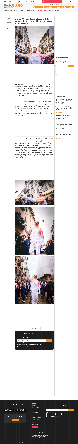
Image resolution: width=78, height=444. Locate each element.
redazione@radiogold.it (49, 442)
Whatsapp (34, 410)
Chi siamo (34, 405)
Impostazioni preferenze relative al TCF (39, 436)
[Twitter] (20, 1)
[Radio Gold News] (38, 7)
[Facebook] (17, 1)
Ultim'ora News (35, 412)
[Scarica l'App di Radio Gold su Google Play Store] (21, 410)
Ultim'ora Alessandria (36, 414)
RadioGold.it (25, 442)
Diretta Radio (34, 421)
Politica (16, 10)
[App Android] (31, 1)
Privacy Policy (30, 346)
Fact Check (56, 434)
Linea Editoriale (38, 434)
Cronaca (10, 10)
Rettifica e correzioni (62, 434)
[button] (8, 28)
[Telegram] (26, 1)
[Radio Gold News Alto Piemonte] (59, 7)
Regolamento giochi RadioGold (47, 434)
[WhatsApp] (29, 1)
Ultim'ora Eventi (35, 419)
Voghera (61, 103)
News (5, 10)
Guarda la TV (58, 1)
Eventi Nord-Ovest (37, 344)
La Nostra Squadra (35, 407)
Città (50, 10)
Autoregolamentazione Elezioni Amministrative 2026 (39, 435)
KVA (60, 442)
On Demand (57, 10)
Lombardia (61, 112)
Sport (28, 10)
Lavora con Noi (35, 424)
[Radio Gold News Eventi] (69, 7)
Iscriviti (49, 340)
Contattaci (35, 427)
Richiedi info (15, 419)
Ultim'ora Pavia (35, 416)
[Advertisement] (34, 74)
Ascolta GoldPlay (48, 1)
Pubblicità (34, 409)
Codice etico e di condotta (30, 434)
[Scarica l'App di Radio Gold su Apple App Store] (9, 410)
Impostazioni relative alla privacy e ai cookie (39, 437)
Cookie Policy (41, 432)
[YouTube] (22, 1)
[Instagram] (24, 1)
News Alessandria (22, 344)
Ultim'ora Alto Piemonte (37, 417)
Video (32, 10)
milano (20, 16)
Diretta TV (38, 10)
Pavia (60, 121)
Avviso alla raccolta (39, 439)
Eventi (22, 10)
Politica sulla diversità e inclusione (18, 434)
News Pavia (29, 344)
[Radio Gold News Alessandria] (49, 7)
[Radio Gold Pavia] (13, 6)
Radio (45, 10)
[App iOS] (33, 1)
